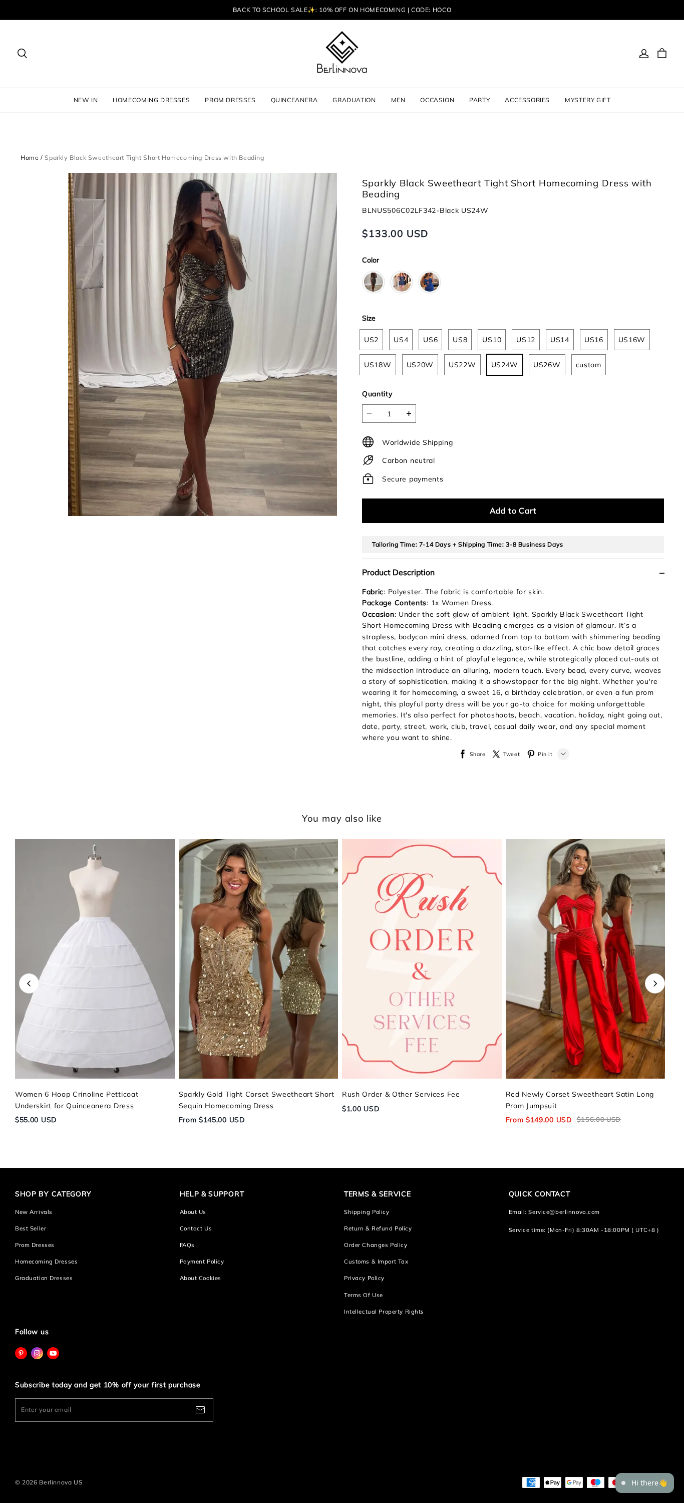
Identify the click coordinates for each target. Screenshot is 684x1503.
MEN (398, 100)
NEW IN (86, 100)
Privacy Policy (364, 1278)
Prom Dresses (35, 1244)
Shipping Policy (367, 1211)
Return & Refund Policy (378, 1228)
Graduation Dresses (44, 1278)
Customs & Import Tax (376, 1261)
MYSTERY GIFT (587, 100)
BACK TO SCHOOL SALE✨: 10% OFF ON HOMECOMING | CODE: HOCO (342, 10)
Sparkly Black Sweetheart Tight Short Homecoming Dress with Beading (154, 157)
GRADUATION (354, 100)
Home (30, 157)
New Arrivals (34, 1211)
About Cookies (200, 1278)
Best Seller (30, 1228)
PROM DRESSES (230, 100)
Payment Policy (202, 1261)
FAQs (187, 1244)
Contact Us (196, 1228)
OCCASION (437, 100)
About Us (193, 1211)
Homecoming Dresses (46, 1261)
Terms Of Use (363, 1295)
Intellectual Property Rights (384, 1311)
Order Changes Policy (375, 1244)
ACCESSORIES (527, 100)
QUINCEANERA (294, 100)
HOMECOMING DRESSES (151, 100)
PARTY (479, 100)
